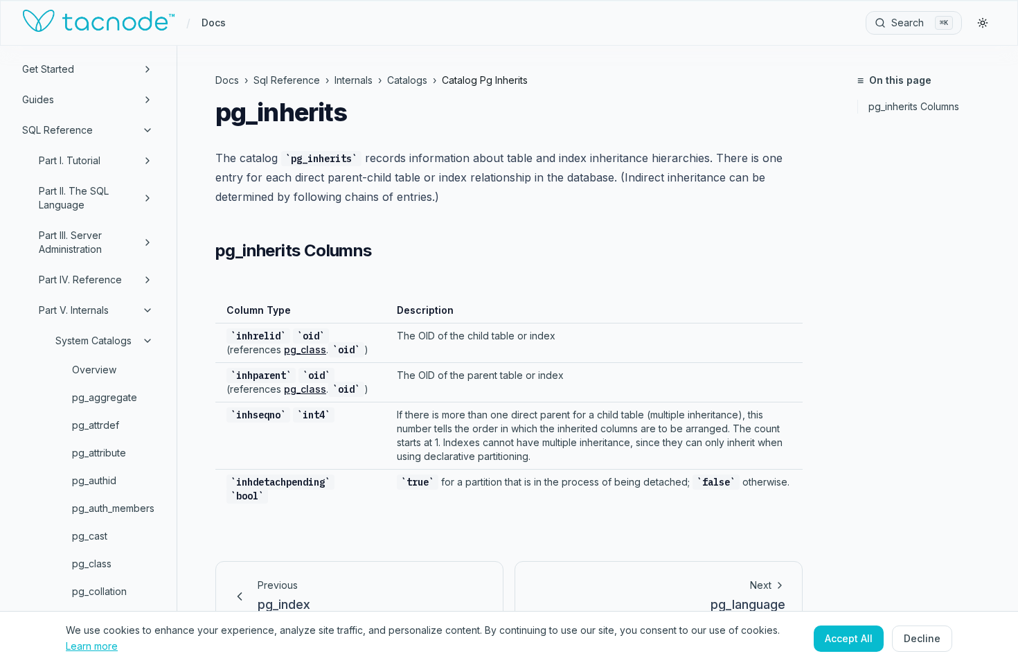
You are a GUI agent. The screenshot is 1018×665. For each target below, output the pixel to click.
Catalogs (407, 80)
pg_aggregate (104, 397)
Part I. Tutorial (69, 160)
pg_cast (89, 536)
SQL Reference (57, 130)
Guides (38, 99)
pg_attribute (99, 453)
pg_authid (94, 480)
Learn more (92, 645)
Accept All (849, 638)
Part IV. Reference (80, 279)
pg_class (91, 563)
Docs (214, 22)
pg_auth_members (113, 508)
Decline (922, 638)
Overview (94, 369)
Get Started (48, 69)
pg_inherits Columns (913, 106)
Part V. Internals (74, 310)
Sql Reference (286, 80)
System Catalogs (93, 340)
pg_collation (99, 591)
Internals (353, 80)
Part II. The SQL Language (74, 198)
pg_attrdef (95, 425)
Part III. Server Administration (70, 242)
